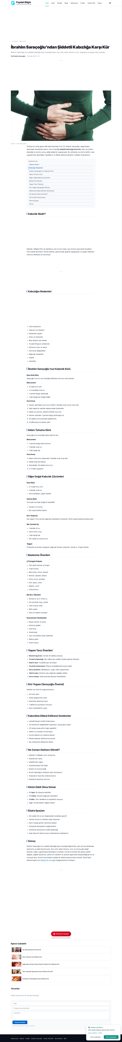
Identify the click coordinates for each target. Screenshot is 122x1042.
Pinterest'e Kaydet (62, 934)
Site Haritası (58, 1038)
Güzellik (59, 3)
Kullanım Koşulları (36, 1038)
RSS (65, 1038)
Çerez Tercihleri (48, 1038)
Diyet (53, 3)
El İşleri (83, 3)
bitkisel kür (45, 860)
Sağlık (47, 3)
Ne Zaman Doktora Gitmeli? (38, 194)
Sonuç (31, 204)
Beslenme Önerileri (35, 181)
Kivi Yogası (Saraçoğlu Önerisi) (39, 187)
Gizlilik (28, 1038)
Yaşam (100, 3)
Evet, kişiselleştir (111, 1037)
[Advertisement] (61, 21)
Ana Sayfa (15, 41)
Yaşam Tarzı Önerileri (36, 184)
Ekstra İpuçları (34, 201)
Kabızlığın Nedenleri (36, 168)
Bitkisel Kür (23, 41)
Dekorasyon (74, 3)
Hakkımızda (14, 1038)
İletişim (22, 1038)
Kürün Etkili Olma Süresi (37, 197)
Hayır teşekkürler (95, 1037)
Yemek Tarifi (91, 3)
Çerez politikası (92, 1033)
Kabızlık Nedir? (34, 164)
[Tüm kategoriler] (110, 3)
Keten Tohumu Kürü (36, 174)
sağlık (53, 860)
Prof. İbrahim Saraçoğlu (18, 56)
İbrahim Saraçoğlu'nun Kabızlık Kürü (41, 171)
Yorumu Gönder (20, 1022)
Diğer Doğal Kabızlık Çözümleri (39, 178)
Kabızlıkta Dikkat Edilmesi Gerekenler (41, 191)
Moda (66, 3)
